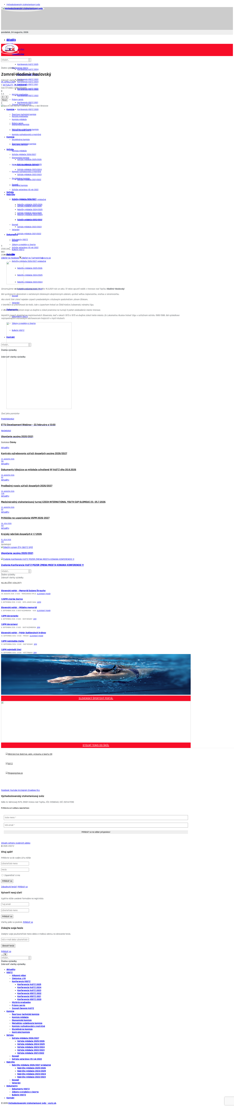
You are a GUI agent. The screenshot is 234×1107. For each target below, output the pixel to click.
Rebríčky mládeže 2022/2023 (31, 1077)
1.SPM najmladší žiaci (11, 649)
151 (2, 509)
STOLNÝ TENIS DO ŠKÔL (96, 745)
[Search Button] (30, 60)
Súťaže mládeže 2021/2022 (29, 233)
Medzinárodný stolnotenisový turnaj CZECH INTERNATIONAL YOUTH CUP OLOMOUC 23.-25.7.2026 (53, 502)
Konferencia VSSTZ (20, 67)
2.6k (2, 493)
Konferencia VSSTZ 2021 (27, 102)
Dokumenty (12, 234)
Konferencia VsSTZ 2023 (27, 88)
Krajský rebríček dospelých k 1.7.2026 (21, 534)
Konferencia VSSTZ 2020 (27, 109)
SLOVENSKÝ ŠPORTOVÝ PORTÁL (96, 698)
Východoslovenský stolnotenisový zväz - (28, 1103)
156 (2, 461)
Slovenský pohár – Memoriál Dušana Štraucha (23, 590)
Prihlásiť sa (23, 886)
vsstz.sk (52, 1103)
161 (2, 477)
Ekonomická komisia (20, 157)
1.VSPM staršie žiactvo (12, 599)
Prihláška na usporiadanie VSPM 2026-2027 (25, 518)
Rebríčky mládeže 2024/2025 (30, 275)
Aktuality (11, 40)
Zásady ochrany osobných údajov (15, 843)
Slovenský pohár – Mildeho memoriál (19, 607)
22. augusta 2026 (7, 459)
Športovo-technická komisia (24, 143)
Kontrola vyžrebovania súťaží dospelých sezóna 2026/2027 (34, 453)
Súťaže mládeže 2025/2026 (29, 159)
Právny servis (17, 123)
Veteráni (15, 302)
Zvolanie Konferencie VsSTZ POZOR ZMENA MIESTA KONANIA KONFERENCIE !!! (42, 565)
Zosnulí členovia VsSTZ (21, 130)
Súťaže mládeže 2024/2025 (29, 213)
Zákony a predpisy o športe (25, 1091)
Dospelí (15, 240)
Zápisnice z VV (19, 978)
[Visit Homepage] (22, 8)
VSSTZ (9, 972)
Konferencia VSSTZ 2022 (27, 95)
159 (2, 526)
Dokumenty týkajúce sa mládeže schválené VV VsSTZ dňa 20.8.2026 (38, 469)
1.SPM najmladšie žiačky (12, 641)
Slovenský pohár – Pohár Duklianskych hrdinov (23, 632)
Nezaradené (20, 84)
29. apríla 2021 (8, 81)
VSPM (39, 602)
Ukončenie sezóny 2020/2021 (17, 553)
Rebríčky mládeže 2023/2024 (30, 282)
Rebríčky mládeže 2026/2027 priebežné (29, 261)
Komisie (10, 109)
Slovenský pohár (44, 594)
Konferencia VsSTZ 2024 (27, 69)
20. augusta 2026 (7, 475)
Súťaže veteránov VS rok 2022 (25, 189)
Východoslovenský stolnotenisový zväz (23, 4)
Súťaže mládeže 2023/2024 (29, 219)
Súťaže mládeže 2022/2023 (29, 226)
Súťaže (10, 192)
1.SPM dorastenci (9, 624)
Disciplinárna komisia (21, 139)
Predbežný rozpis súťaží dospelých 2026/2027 (26, 486)
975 (2, 542)
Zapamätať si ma (12, 875)
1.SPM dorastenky (9, 615)
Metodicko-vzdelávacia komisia (25, 164)
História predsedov (20, 116)
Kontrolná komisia (20, 185)
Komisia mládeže (19, 150)
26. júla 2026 (6, 523)
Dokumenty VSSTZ (20, 239)
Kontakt (10, 1097)
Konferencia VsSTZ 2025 (27, 64)
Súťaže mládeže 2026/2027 (24, 199)
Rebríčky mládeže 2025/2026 (29, 268)
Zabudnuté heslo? (9, 886)
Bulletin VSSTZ (19, 1094)
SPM (34, 619)
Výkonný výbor (19, 975)
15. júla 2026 (6, 540)
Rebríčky (10, 194)
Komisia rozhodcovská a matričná (26, 134)
